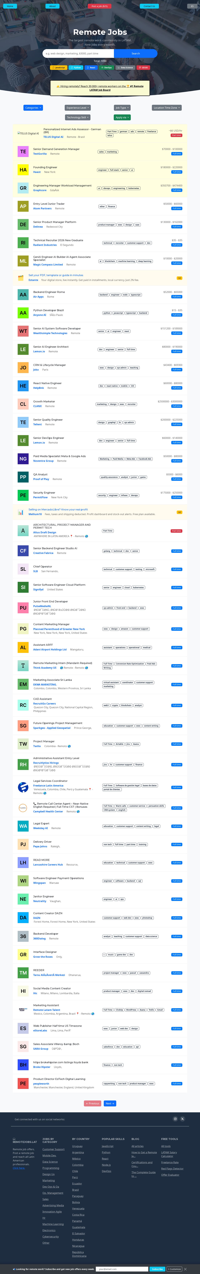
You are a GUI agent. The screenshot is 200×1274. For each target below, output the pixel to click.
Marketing (48, 1180)
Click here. (19, 1168)
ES (192, 6)
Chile (75, 1171)
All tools (166, 1146)
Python (77, 67)
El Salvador (78, 1233)
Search (136, 53)
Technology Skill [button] (77, 117)
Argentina (78, 1152)
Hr (43, 1218)
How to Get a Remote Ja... (144, 1154)
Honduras (78, 1239)
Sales (45, 1199)
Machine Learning (53, 1224)
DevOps (108, 67)
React (92, 67)
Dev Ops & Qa (50, 1186)
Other (46, 1243)
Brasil (75, 1190)
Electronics (48, 1230)
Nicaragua (78, 1246)
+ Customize (174, 1269)
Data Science (126, 67)
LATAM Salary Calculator (169, 1154)
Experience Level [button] (77, 107)
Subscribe (157, 1269)
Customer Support (53, 1149)
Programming (50, 1168)
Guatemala (78, 1227)
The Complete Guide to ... (144, 1174)
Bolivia (76, 1202)
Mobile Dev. (49, 1155)
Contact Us (149, 6)
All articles (138, 1146)
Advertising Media (53, 1205)
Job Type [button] (121, 107)
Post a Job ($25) (100, 6)
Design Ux (48, 1174)
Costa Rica (78, 1214)
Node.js (106, 1165)
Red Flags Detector (172, 1168)
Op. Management (52, 1193)
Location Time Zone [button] (166, 107)
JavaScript (60, 67)
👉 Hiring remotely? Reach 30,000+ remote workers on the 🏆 (100, 88)
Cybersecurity (50, 1236)
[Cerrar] (185, 1269)
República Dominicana (79, 1254)
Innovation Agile (52, 1211)
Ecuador (77, 1183)
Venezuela (78, 1208)
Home (10, 6)
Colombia (77, 1165)
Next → (110, 1103)
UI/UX (145, 67)
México (76, 1158)
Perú (75, 1177)
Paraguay (77, 1196)
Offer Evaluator (170, 1175)
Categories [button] (32, 107)
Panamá (77, 1221)
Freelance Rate (170, 1162)
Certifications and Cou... (142, 1164)
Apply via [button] (121, 117)
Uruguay (77, 1146)
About (52, 6)
